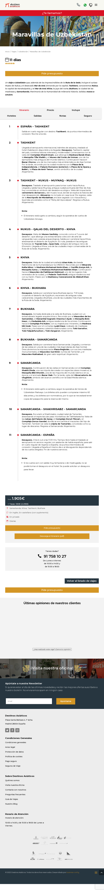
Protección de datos (14, 747)
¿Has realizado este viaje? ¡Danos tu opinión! (52, 644)
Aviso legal (10, 742)
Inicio (7, 52)
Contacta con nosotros (15, 785)
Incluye (76, 110)
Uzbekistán (23, 52)
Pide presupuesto (52, 73)
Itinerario (24, 110)
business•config (73, 867)
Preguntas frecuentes (15, 789)
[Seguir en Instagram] (17, 725)
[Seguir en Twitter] (7, 725)
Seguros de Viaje (12, 761)
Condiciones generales (15, 737)
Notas (62, 116)
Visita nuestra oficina (14, 780)
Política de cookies (13, 751)
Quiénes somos (12, 775)
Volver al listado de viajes (82, 581)
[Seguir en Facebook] (12, 725)
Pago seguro (11, 756)
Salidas (38, 116)
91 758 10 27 (55, 556)
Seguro (88, 116)
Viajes (14, 52)
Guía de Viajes (11, 794)
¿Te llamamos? (52, 13)
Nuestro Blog (11, 799)
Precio (50, 110)
